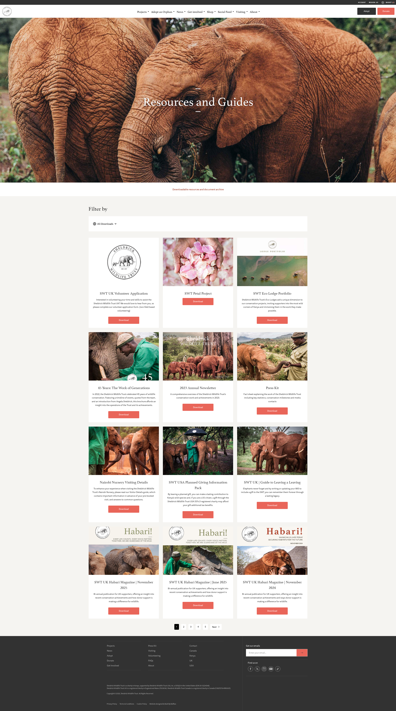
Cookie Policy (142, 703)
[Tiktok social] (277, 671)
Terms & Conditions (127, 703)
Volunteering (154, 655)
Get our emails (253, 645)
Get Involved (113, 665)
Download (124, 320)
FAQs (150, 660)
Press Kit (152, 645)
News (109, 650)
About (151, 665)
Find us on (253, 662)
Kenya (192, 655)
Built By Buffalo (170, 703)
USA (191, 665)
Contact (193, 645)
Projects (111, 645)
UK (190, 660)
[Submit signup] (302, 652)
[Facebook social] (250, 671)
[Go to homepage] (7, 11)
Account (362, 2)
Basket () (390, 2)
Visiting (151, 650)
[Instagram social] (264, 671)
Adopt (367, 11)
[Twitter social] (257, 671)
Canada (193, 650)
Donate (386, 11)
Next (214, 627)
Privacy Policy (112, 703)
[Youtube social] (271, 671)
